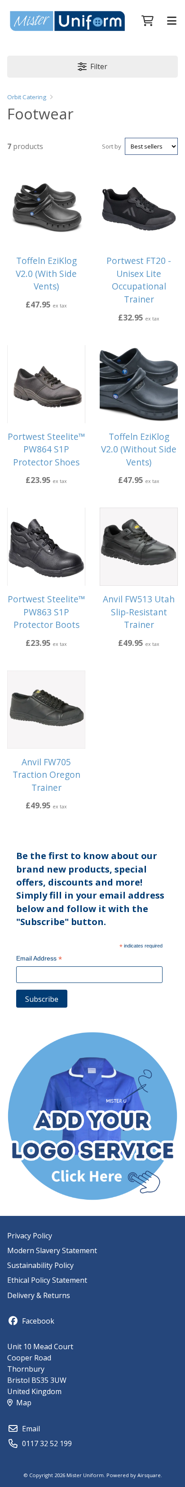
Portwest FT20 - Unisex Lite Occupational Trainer (138, 279)
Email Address (39, 959)
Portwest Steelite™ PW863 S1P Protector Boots (46, 612)
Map (23, 1403)
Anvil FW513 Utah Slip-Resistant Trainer (139, 612)
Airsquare (149, 1475)
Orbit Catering (26, 97)
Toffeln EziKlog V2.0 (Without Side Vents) (138, 449)
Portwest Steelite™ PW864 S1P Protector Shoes (46, 449)
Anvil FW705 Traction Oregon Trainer (46, 775)
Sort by (111, 146)
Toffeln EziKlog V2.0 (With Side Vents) (46, 273)
